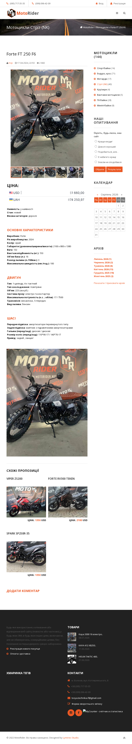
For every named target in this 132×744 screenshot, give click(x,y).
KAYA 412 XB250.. (87, 645)
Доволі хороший (106, 146)
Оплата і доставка (20, 653)
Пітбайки (102, 100)
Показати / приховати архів (109, 283)
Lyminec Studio (71, 737)
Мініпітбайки (104, 105)
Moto (27, 13)
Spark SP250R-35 (18, 533)
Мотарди (102, 78)
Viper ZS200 (14, 479)
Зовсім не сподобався (109, 162)
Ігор (11, 62)
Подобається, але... (107, 152)
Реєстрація (119, 3)
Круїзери (102, 89)
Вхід (101, 3)
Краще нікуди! (104, 141)
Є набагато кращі (106, 157)
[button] (80, 72)
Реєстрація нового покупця (25, 648)
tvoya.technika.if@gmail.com (86, 698)
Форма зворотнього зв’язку (87, 703)
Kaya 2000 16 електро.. (91, 634)
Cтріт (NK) (102, 84)
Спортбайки (104, 68)
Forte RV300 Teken (61, 479)
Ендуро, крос (104, 73)
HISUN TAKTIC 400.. (88, 656)
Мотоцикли (105, 53)
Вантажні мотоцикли (108, 94)
